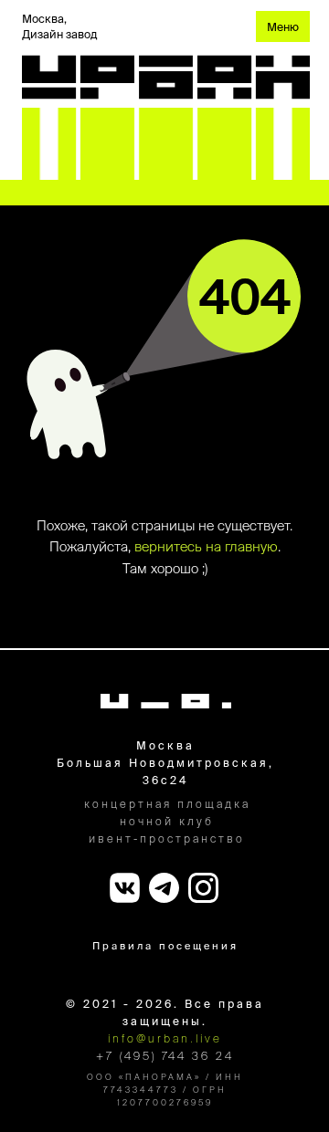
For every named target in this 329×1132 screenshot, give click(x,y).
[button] (283, 26)
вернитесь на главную (206, 546)
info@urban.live (165, 1038)
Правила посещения (165, 945)
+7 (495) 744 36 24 (165, 1056)
